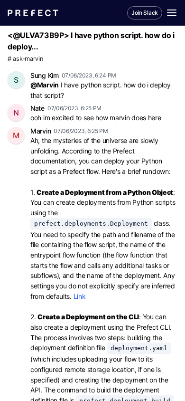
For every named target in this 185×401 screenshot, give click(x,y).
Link (80, 296)
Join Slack (144, 12)
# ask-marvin (25, 58)
